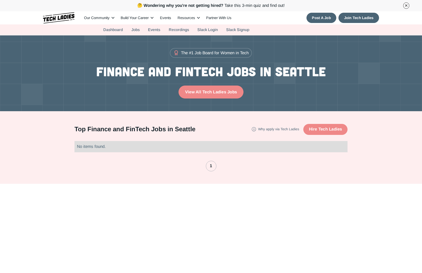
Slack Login (207, 30)
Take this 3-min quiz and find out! (211, 5)
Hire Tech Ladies (325, 129)
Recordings (179, 30)
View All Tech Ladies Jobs (211, 91)
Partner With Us (219, 18)
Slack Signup (237, 30)
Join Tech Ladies (359, 18)
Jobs (135, 30)
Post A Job (321, 18)
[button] (99, 18)
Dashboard (113, 30)
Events (165, 18)
